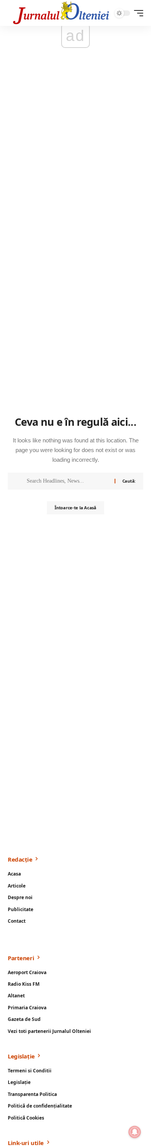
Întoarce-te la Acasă (75, 507)
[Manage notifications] (135, 1132)
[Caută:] (68, 481)
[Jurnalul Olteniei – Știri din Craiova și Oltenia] (61, 13)
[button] (136, 13)
